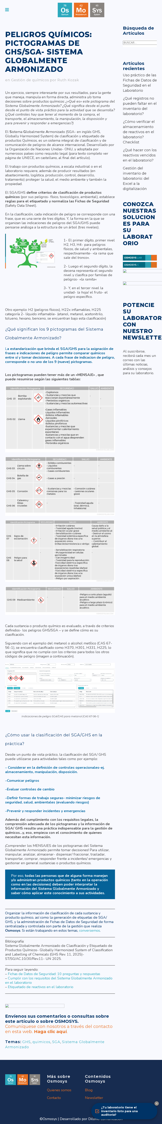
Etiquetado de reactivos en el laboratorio (40, 987)
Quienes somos (59, 1090)
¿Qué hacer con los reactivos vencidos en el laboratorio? (140, 155)
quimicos (41, 1042)
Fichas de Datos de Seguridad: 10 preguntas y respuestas (54, 974)
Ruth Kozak (68, 80)
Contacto (54, 1098)
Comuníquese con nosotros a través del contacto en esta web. (59, 1029)
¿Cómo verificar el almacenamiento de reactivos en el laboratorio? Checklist (139, 132)
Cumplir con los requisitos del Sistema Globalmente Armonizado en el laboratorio (58, 980)
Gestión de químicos (30, 80)
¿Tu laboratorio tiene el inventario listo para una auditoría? (119, 1111)
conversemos (89, 930)
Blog (89, 1090)
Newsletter (94, 1098)
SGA (56, 1042)
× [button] (156, 1103)
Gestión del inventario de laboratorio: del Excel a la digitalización (136, 178)
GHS (26, 1042)
